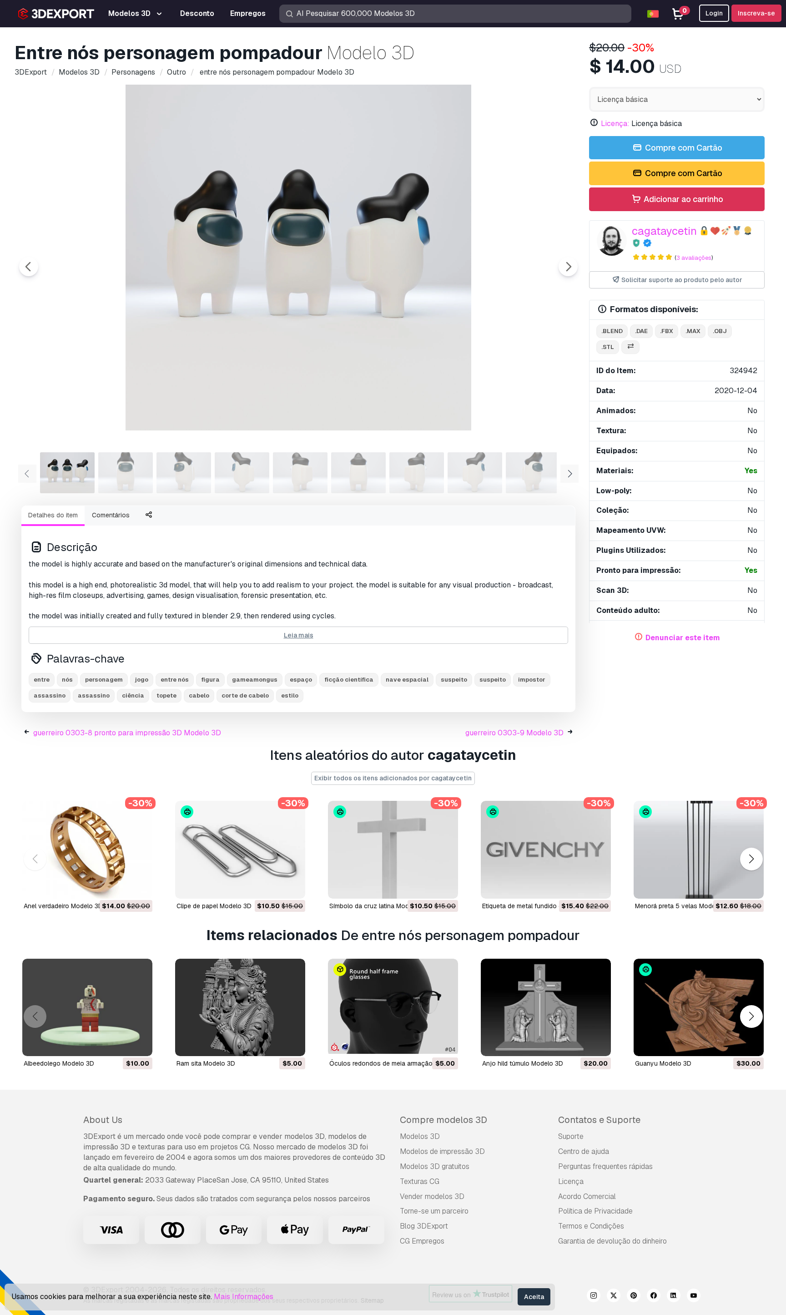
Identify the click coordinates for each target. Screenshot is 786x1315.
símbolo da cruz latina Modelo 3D (378, 906)
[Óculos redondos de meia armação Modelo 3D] (393, 1008)
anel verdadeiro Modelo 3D (63, 906)
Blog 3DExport (424, 1226)
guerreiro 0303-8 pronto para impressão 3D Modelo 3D (127, 733)
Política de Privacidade (595, 1211)
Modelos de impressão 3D (442, 1151)
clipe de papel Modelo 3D (214, 906)
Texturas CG (419, 1181)
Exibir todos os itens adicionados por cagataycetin (393, 778)
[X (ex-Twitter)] (614, 1297)
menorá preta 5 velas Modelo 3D (683, 906)
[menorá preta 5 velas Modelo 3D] (699, 850)
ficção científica (348, 679)
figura (210, 679)
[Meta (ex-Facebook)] (654, 1297)
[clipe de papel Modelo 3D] (240, 850)
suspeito (454, 679)
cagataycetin (664, 231)
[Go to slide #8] (475, 472)
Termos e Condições (591, 1226)
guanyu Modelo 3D (663, 1063)
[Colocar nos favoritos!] (139, 886)
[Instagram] (593, 1297)
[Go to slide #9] (533, 472)
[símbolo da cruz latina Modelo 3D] (393, 850)
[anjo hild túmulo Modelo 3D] (546, 1008)
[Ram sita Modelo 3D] (240, 1008)
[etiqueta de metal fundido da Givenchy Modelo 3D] (546, 850)
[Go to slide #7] (416, 472)
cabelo (199, 695)
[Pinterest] (634, 1297)
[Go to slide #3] (183, 472)
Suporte (571, 1136)
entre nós (175, 679)
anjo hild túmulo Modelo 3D (522, 1063)
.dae (641, 331)
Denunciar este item (682, 637)
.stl (607, 347)
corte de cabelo (245, 695)
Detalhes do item (53, 515)
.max (692, 331)
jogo (141, 679)
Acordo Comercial (587, 1196)
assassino (50, 695)
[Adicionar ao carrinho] (120, 886)
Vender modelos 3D (432, 1196)
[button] (751, 858)
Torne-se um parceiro (434, 1211)
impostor (531, 679)
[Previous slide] (28, 266)
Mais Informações (243, 1296)
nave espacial (407, 679)
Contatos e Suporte (599, 1120)
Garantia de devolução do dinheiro (612, 1241)
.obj (720, 331)
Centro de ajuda (583, 1151)
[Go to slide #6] (358, 472)
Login (714, 13)
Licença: (615, 123)
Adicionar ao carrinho (682, 199)
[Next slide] (568, 266)
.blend (612, 331)
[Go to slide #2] (125, 472)
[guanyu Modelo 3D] (699, 1008)
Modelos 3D (420, 1136)
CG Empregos (422, 1241)
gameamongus (254, 679)
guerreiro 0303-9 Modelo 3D (514, 733)
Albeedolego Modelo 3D (59, 1063)
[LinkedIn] (674, 1297)
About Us (102, 1120)
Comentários (111, 515)
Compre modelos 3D (443, 1120)
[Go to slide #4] (242, 472)
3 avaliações (693, 258)
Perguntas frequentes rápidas (605, 1166)
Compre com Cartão (682, 147)
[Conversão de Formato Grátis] (630, 347)
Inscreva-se (756, 13)
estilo (289, 695)
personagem (104, 679)
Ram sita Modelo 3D (205, 1063)
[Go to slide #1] (67, 472)
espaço (301, 679)
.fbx (666, 331)
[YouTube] (694, 1297)
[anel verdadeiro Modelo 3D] (87, 850)
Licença (571, 1181)
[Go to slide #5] (300, 472)
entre (42, 679)
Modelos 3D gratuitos (434, 1166)
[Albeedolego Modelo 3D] (87, 1008)
